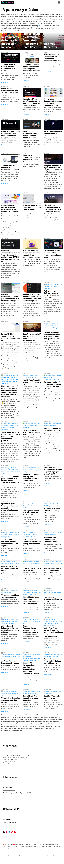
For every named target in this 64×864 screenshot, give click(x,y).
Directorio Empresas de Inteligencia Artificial (17, 793)
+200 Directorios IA (9, 790)
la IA (40, 26)
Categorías (7, 819)
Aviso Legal (6, 762)
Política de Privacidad (10, 759)
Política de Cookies (9, 761)
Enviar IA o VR (7, 787)
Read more (4, 82)
